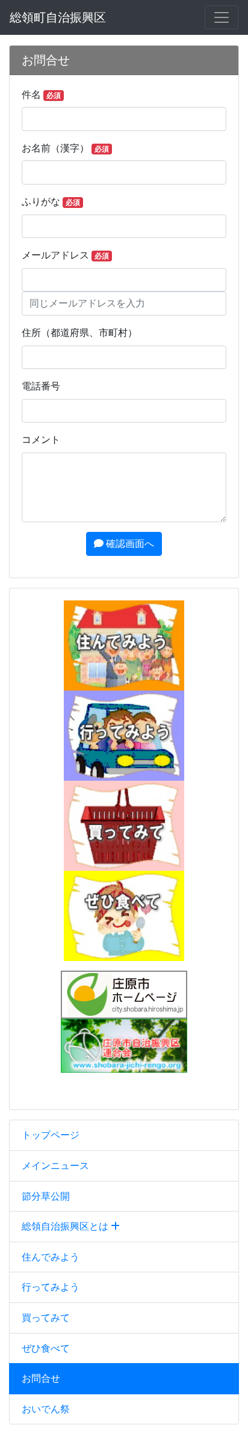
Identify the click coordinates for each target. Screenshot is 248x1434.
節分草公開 (46, 1196)
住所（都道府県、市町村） (79, 333)
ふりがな (51, 202)
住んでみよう (50, 1257)
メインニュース (55, 1166)
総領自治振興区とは (66, 1226)
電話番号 (41, 386)
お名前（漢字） (65, 148)
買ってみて (46, 1318)
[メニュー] (221, 17)
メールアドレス (65, 255)
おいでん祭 (46, 1409)
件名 (41, 95)
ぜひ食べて (46, 1348)
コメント (41, 440)
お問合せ (41, 1378)
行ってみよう (50, 1287)
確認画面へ (129, 544)
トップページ (50, 1135)
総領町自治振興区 (58, 17)
